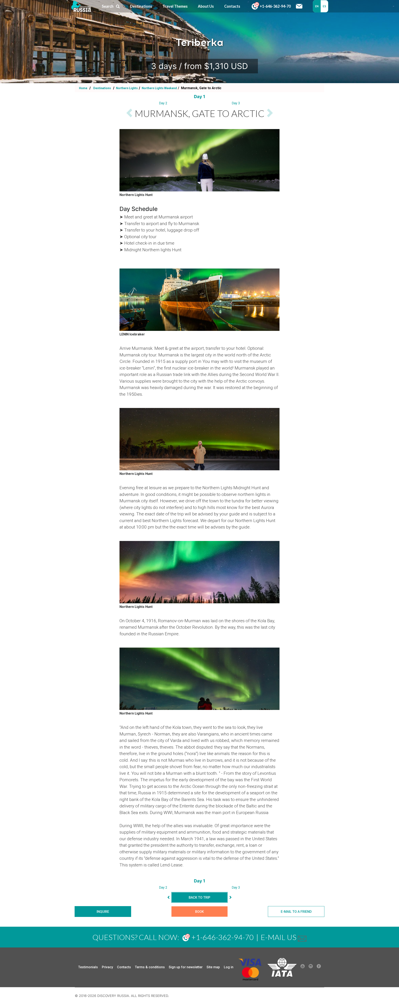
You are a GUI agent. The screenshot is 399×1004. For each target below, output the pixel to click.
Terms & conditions (150, 967)
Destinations (102, 88)
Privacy (107, 967)
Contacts (124, 967)
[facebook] (319, 967)
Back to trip (199, 897)
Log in (228, 967)
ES (324, 6)
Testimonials (88, 967)
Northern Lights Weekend (159, 88)
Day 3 (236, 103)
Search (107, 6)
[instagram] (311, 967)
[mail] (302, 937)
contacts (232, 6)
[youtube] (302, 967)
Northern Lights (126, 88)
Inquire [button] (103, 912)
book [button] (199, 912)
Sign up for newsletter (186, 967)
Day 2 (163, 103)
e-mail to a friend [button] (296, 912)
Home (83, 88)
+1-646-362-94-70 (275, 6)
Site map (213, 967)
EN (317, 6)
